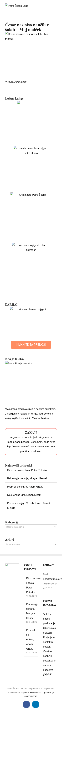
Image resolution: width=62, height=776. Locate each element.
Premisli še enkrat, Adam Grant (25, 486)
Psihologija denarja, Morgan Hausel (27, 478)
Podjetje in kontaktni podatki (49, 642)
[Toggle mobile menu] (55, 5)
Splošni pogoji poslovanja (49, 619)
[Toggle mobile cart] (49, 5)
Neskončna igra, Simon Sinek (24, 494)
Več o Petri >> (41, 418)
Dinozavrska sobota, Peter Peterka (27, 470)
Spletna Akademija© (31, 692)
